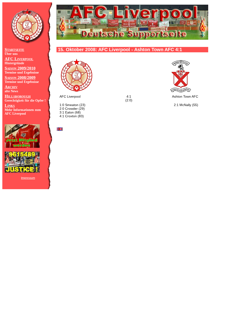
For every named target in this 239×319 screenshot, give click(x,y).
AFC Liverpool (19, 59)
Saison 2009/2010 (20, 68)
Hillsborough (18, 96)
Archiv (11, 87)
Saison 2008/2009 (20, 77)
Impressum (28, 178)
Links (10, 105)
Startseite (14, 49)
